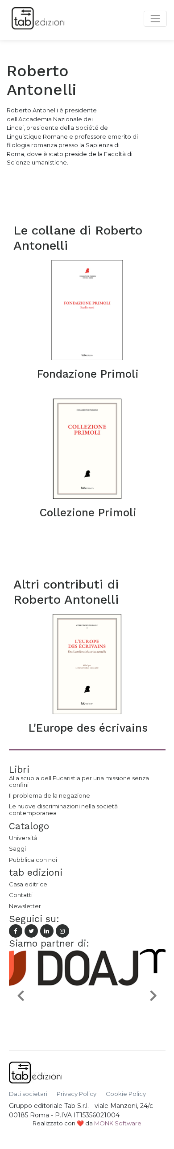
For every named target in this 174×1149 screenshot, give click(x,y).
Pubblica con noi (33, 859)
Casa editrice (28, 884)
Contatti (21, 894)
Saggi (17, 848)
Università (23, 837)
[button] (21, 995)
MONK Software (117, 1123)
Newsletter (25, 906)
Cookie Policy (126, 1094)
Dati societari (28, 1094)
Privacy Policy (76, 1094)
